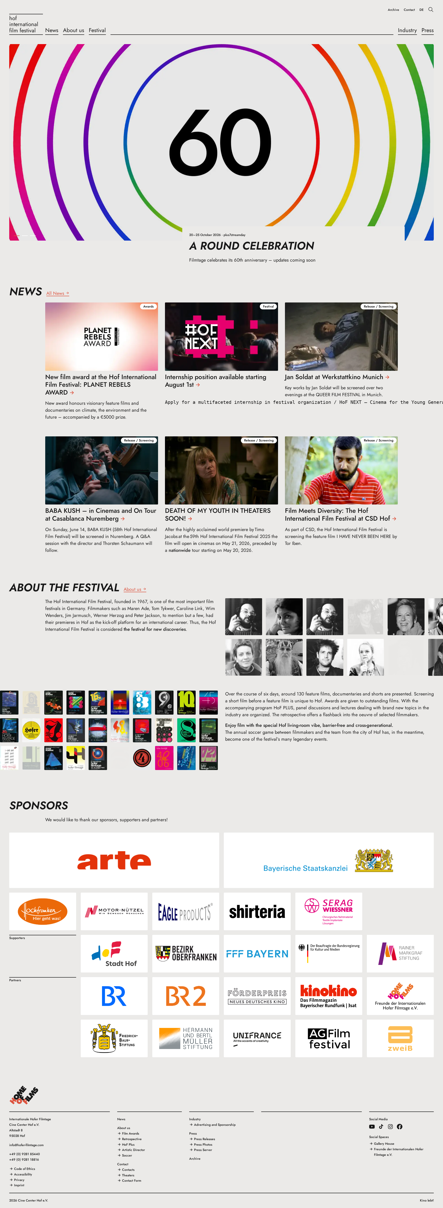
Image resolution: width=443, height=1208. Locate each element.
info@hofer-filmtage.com (26, 1145)
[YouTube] (372, 1126)
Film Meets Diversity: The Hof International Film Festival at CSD (337, 514)
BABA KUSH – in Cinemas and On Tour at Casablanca (100, 514)
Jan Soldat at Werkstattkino (334, 377)
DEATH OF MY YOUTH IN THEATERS (218, 514)
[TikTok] (381, 1126)
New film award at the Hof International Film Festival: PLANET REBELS (100, 384)
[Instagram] (390, 1126)
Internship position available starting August (215, 381)
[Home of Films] (24, 1095)
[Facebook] (399, 1126)
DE (421, 10)
